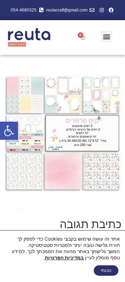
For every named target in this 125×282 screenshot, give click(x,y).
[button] (9, 131)
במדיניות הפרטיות (64, 257)
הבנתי (106, 270)
